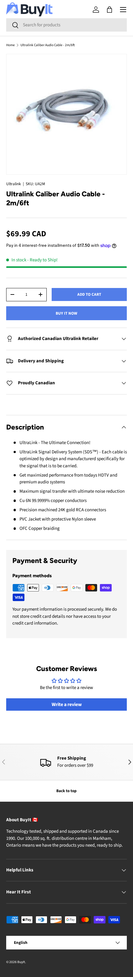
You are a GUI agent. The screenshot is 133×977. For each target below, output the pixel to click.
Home (10, 45)
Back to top (66, 791)
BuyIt (21, 962)
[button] (109, 9)
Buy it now (66, 313)
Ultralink (13, 184)
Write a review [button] (67, 704)
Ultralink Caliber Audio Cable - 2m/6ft (47, 45)
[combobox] (66, 25)
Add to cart (89, 294)
